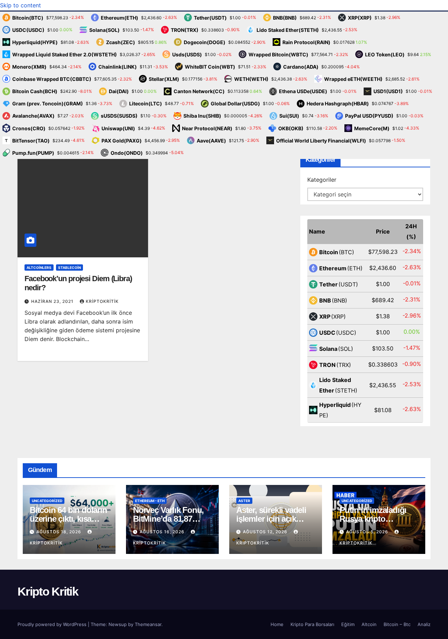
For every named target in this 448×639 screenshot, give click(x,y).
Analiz (424, 624)
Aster (244, 501)
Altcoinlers (39, 267)
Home (277, 624)
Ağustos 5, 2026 (368, 531)
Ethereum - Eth (149, 501)
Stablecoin (69, 267)
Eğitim (348, 624)
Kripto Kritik (48, 591)
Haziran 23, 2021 (53, 301)
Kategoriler (321, 179)
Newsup (117, 624)
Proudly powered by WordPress (53, 624)
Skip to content (20, 5)
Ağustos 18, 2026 (59, 531)
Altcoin (369, 624)
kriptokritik (102, 301)
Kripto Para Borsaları (312, 624)
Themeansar (148, 624)
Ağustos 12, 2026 (266, 531)
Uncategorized (47, 501)
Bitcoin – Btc (397, 624)
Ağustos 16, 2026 (163, 531)
